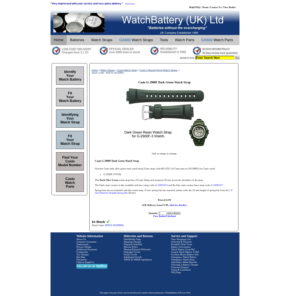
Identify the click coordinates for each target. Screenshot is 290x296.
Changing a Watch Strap (183, 259)
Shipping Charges (132, 241)
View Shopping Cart (181, 239)
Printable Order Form (181, 244)
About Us (81, 239)
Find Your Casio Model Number (70, 161)
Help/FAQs (194, 7)
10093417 (218, 185)
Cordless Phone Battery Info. (185, 254)
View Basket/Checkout (164, 216)
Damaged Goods (132, 252)
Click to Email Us (85, 262)
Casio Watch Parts (70, 182)
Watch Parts (184, 40)
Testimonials (82, 244)
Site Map (80, 257)
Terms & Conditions (181, 269)
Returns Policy (131, 247)
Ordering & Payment (181, 241)
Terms (205, 7)
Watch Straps (102, 40)
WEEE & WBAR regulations (138, 259)
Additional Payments (86, 249)
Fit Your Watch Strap (70, 139)
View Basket (229, 7)
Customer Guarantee (86, 241)
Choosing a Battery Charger (184, 264)
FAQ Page (176, 272)
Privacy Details (83, 247)
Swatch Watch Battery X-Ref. (185, 252)
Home (58, 40)
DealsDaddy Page (132, 239)
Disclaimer (81, 259)
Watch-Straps (107, 70)
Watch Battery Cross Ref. (183, 249)
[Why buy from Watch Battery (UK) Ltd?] (145, 55)
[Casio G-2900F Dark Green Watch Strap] (164, 149)
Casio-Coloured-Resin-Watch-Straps (158, 70)
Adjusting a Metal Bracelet (184, 262)
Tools (164, 40)
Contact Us (215, 7)
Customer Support (180, 267)
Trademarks (82, 252)
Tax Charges (82, 254)
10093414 (163, 185)
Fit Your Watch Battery (70, 97)
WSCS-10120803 (114, 225)
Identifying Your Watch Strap (70, 118)
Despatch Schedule (133, 244)
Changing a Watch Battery (184, 257)
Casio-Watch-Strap (127, 70)
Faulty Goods (130, 254)
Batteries (77, 40)
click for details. (177, 205)
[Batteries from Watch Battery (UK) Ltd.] (145, 34)
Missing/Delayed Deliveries (137, 249)
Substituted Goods (133, 257)
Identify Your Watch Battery (70, 75)
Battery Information (181, 247)
